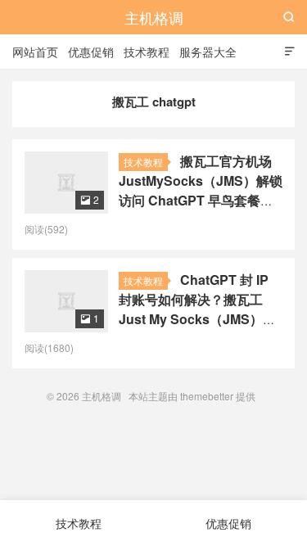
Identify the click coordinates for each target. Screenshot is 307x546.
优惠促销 (91, 51)
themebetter (206, 396)
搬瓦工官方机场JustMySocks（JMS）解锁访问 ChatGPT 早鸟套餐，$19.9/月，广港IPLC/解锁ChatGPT (200, 200)
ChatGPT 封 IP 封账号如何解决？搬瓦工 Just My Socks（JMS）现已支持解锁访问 (197, 309)
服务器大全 (208, 51)
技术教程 (146, 51)
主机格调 (153, 17)
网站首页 (35, 51)
